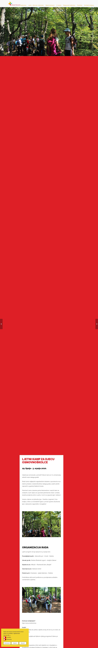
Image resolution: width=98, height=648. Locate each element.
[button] (4, 637)
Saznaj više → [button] (7, 635)
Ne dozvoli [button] (7, 643)
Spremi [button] (15, 643)
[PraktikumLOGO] (14, 3)
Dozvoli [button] (23, 643)
